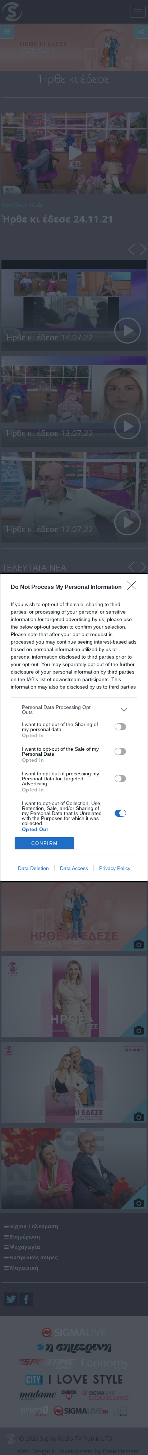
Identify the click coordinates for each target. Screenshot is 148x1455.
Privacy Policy (114, 868)
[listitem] (74, 710)
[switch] (120, 726)
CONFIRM (44, 843)
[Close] (134, 587)
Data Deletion (33, 868)
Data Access (74, 868)
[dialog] (74, 727)
